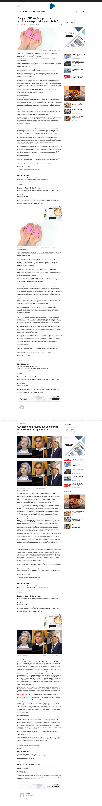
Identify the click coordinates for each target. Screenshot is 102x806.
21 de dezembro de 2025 (31, 24)
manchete (23, 24)
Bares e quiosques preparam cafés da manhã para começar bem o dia (78, 117)
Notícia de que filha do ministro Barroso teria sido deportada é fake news (77, 76)
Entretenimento (41, 11)
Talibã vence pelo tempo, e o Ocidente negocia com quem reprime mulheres (78, 111)
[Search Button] (83, 12)
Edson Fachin (58, 549)
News (21, 15)
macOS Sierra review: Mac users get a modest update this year (77, 69)
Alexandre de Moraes (22, 533)
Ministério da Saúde (25, 148)
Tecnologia (32, 11)
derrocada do (50, 533)
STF (22, 521)
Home (19, 11)
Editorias (25, 11)
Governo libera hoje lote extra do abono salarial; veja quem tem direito (78, 56)
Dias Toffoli (20, 526)
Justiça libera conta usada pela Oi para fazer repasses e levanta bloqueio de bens (78, 62)
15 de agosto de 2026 (69, 99)
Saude (24, 15)
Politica (24, 423)
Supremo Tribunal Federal (48, 495)
